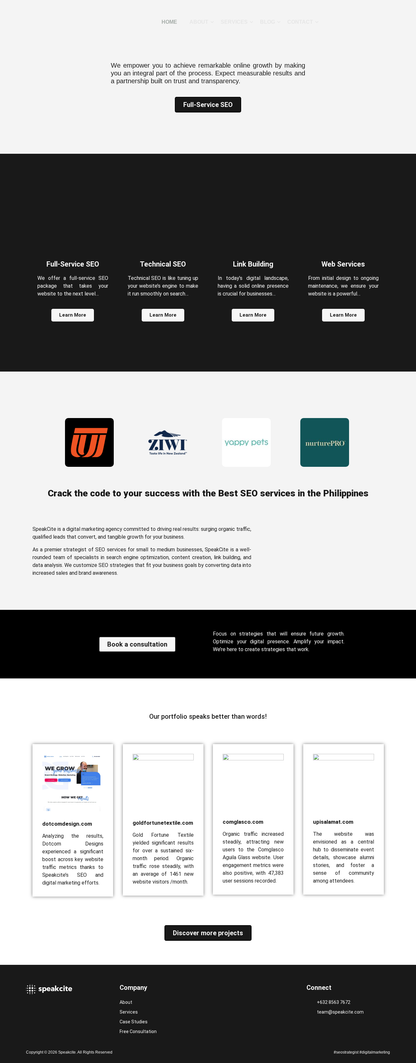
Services (234, 22)
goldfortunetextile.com (163, 823)
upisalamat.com (333, 822)
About (198, 22)
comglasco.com (243, 822)
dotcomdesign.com (67, 823)
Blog (267, 22)
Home (169, 22)
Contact (300, 22)
